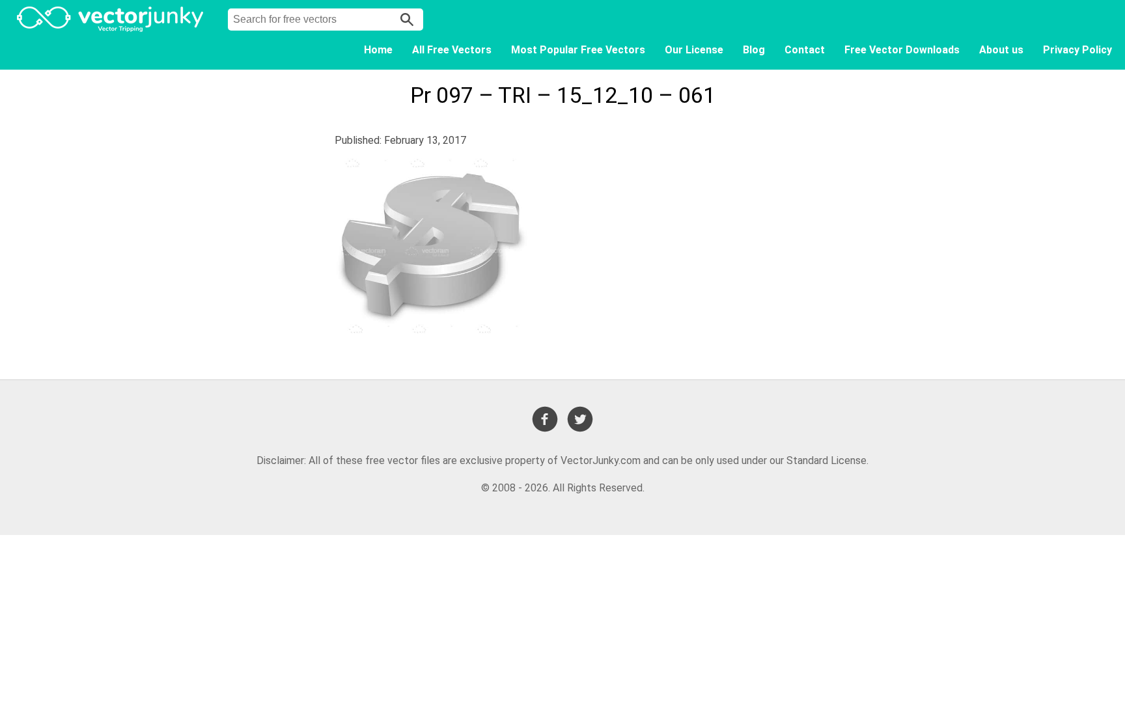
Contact (805, 50)
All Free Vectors (452, 50)
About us (1001, 50)
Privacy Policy (1077, 50)
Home (378, 50)
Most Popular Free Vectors (578, 50)
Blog (754, 50)
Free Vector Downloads (902, 50)
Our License (694, 50)
